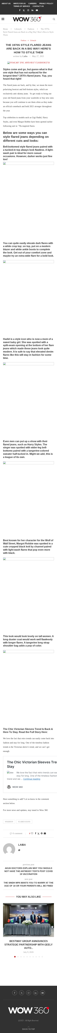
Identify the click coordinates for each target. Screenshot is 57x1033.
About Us (6, 3)
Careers (32, 3)
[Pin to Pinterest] (42, 833)
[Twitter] (24, 10)
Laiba (24, 56)
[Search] (53, 19)
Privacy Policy (46, 3)
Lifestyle (18, 29)
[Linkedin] (32, 10)
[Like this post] (32, 833)
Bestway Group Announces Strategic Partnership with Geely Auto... (28, 944)
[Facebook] (19, 10)
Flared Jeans (24, 822)
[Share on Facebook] (35, 833)
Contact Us (38, 6)
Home (5, 29)
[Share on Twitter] (38, 833)
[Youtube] (37, 10)
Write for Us (19, 3)
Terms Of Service (22, 6)
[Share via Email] (45, 833)
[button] (5, 930)
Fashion (31, 29)
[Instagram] (28, 10)
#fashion (9, 822)
